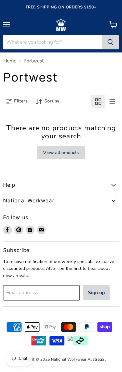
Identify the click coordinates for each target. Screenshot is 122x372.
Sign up (96, 292)
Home (10, 61)
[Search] (110, 42)
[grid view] (98, 101)
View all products (61, 153)
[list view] (112, 101)
